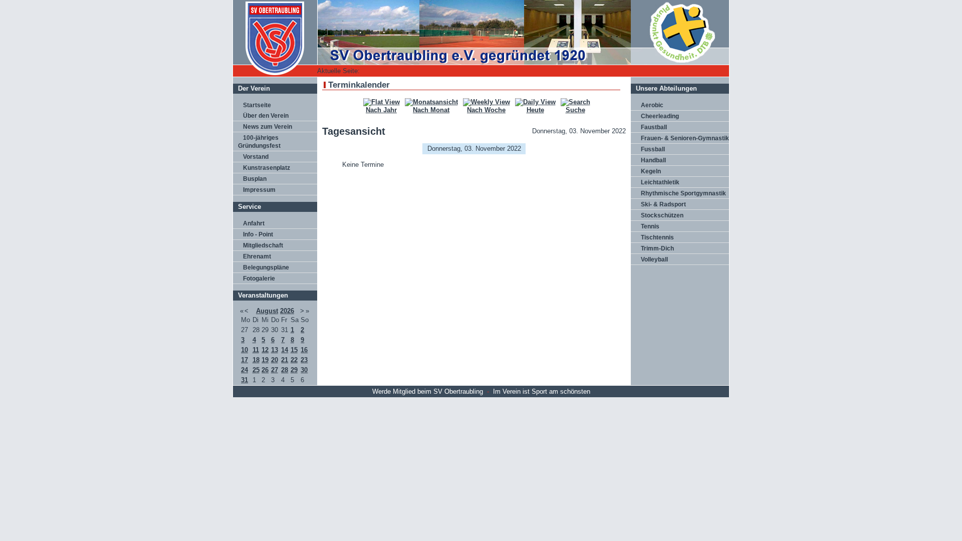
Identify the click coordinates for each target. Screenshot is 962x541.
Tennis (650, 226)
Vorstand (256, 156)
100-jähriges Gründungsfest (259, 141)
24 (244, 370)
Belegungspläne (266, 267)
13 (274, 350)
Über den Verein (266, 115)
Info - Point (258, 234)
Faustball (654, 127)
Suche (575, 110)
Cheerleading (660, 116)
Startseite (257, 105)
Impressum (259, 189)
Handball (653, 160)
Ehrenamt (257, 256)
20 (274, 360)
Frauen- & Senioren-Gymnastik (685, 138)
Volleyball (654, 259)
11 (256, 350)
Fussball (653, 149)
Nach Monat (431, 110)
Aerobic (652, 105)
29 (294, 370)
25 (256, 370)
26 (265, 370)
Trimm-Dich (657, 248)
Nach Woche (486, 110)
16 (304, 350)
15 (294, 350)
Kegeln (651, 171)
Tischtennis (657, 237)
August (267, 311)
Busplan (255, 178)
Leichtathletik (660, 182)
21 (284, 360)
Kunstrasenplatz (266, 167)
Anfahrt (254, 223)
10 (244, 350)
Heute (535, 110)
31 (244, 380)
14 (284, 350)
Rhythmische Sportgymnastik (683, 193)
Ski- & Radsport (663, 204)
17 (244, 360)
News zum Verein (267, 126)
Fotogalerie (259, 278)
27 (274, 370)
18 (256, 360)
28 (284, 370)
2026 (287, 311)
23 (304, 360)
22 (294, 360)
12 (265, 350)
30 (304, 370)
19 (265, 360)
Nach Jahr (381, 110)
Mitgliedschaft (263, 245)
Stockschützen (662, 215)
